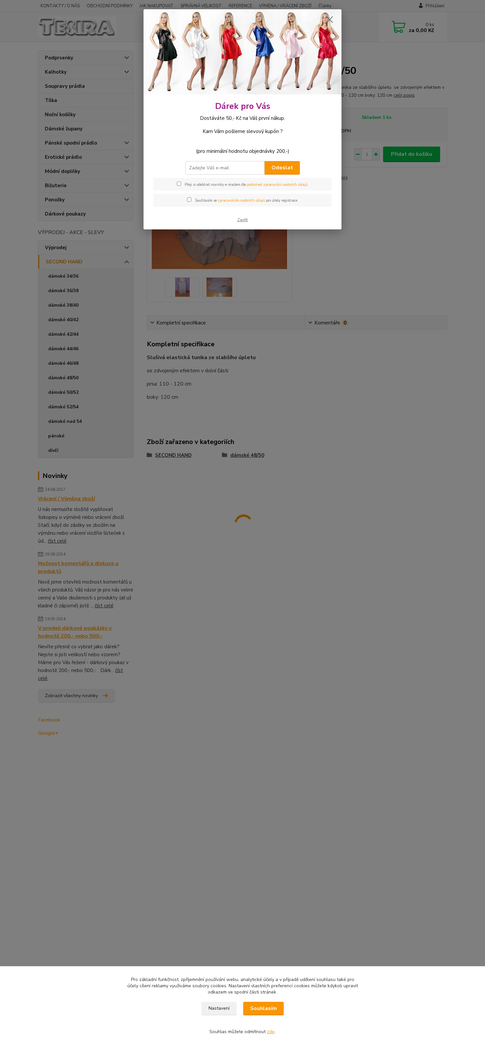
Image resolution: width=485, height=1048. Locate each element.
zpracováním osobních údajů (241, 200)
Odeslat (282, 167)
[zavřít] (329, 19)
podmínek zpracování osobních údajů (277, 184)
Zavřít (242, 219)
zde (271, 1032)
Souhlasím (263, 1008)
